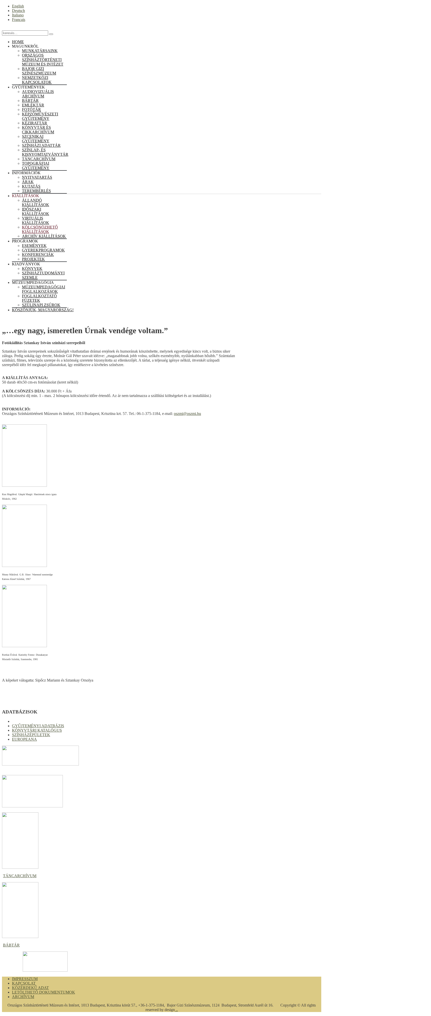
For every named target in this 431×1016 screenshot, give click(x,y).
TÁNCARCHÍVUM (19, 876)
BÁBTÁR (11, 945)
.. (176, 1010)
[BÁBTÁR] (20, 937)
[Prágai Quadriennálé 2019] (32, 806)
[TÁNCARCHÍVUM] (20, 867)
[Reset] (51, 34)
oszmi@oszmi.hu (187, 413)
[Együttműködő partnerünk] (45, 970)
